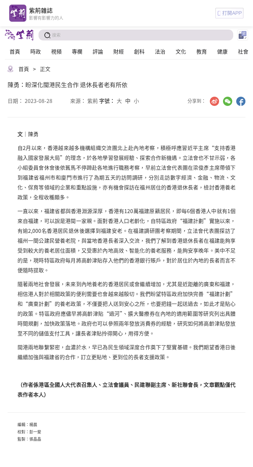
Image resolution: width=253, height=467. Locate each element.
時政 (35, 51)
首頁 (15, 51)
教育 (201, 51)
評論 (98, 51)
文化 (181, 51)
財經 (118, 51)
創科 (139, 51)
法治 (160, 51)
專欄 (77, 51)
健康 (222, 51)
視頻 (56, 51)
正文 (45, 68)
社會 (243, 51)
